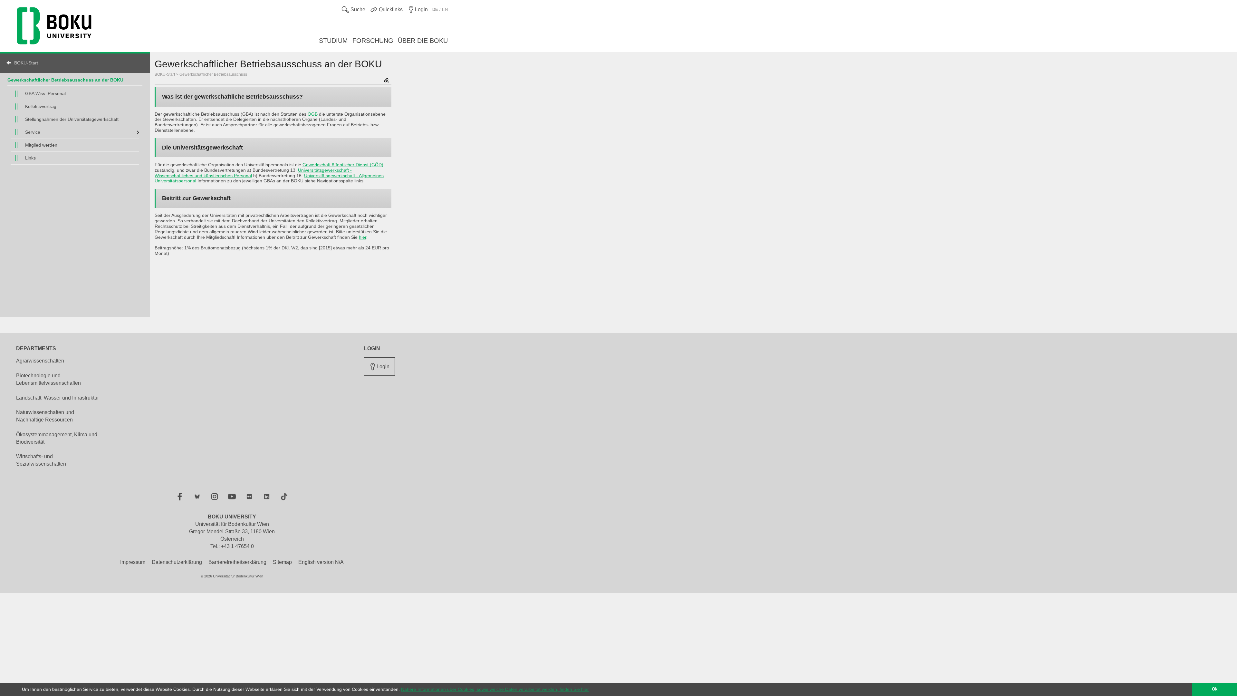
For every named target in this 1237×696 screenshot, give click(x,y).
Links (30, 157)
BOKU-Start (26, 62)
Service (32, 132)
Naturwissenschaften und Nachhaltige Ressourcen (45, 416)
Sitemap (282, 562)
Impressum (132, 562)
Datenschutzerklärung (177, 562)
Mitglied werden (41, 145)
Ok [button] (1214, 689)
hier (362, 237)
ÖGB (313, 114)
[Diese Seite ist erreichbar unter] (386, 81)
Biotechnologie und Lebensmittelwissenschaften (48, 379)
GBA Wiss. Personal (45, 93)
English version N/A (321, 562)
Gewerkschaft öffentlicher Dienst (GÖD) (342, 164)
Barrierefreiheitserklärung (237, 562)
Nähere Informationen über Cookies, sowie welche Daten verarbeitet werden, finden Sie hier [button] (495, 689)
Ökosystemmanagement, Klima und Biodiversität (56, 438)
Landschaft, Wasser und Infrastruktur (57, 398)
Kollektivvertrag (40, 106)
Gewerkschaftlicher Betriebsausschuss (213, 74)
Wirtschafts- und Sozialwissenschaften (41, 460)
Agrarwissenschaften (40, 360)
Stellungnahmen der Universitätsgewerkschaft (72, 119)
